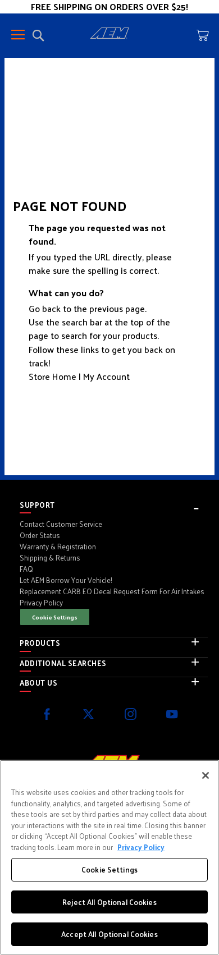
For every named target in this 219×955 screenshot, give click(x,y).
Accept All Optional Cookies (109, 934)
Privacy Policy (141, 847)
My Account (106, 376)
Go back (45, 308)
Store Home (52, 376)
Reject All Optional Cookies (109, 902)
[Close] (205, 775)
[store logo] (109, 34)
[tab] (114, 505)
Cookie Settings (54, 617)
